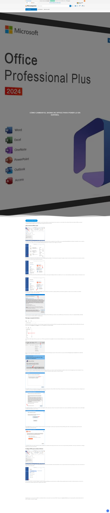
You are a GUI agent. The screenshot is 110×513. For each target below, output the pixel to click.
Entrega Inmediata (28, 0)
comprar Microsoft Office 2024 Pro (31, 220)
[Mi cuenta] (73, 6)
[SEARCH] (70, 6)
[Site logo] (30, 5)
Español (33, 2)
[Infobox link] (81, 2)
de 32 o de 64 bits (39, 291)
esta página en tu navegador (35, 325)
